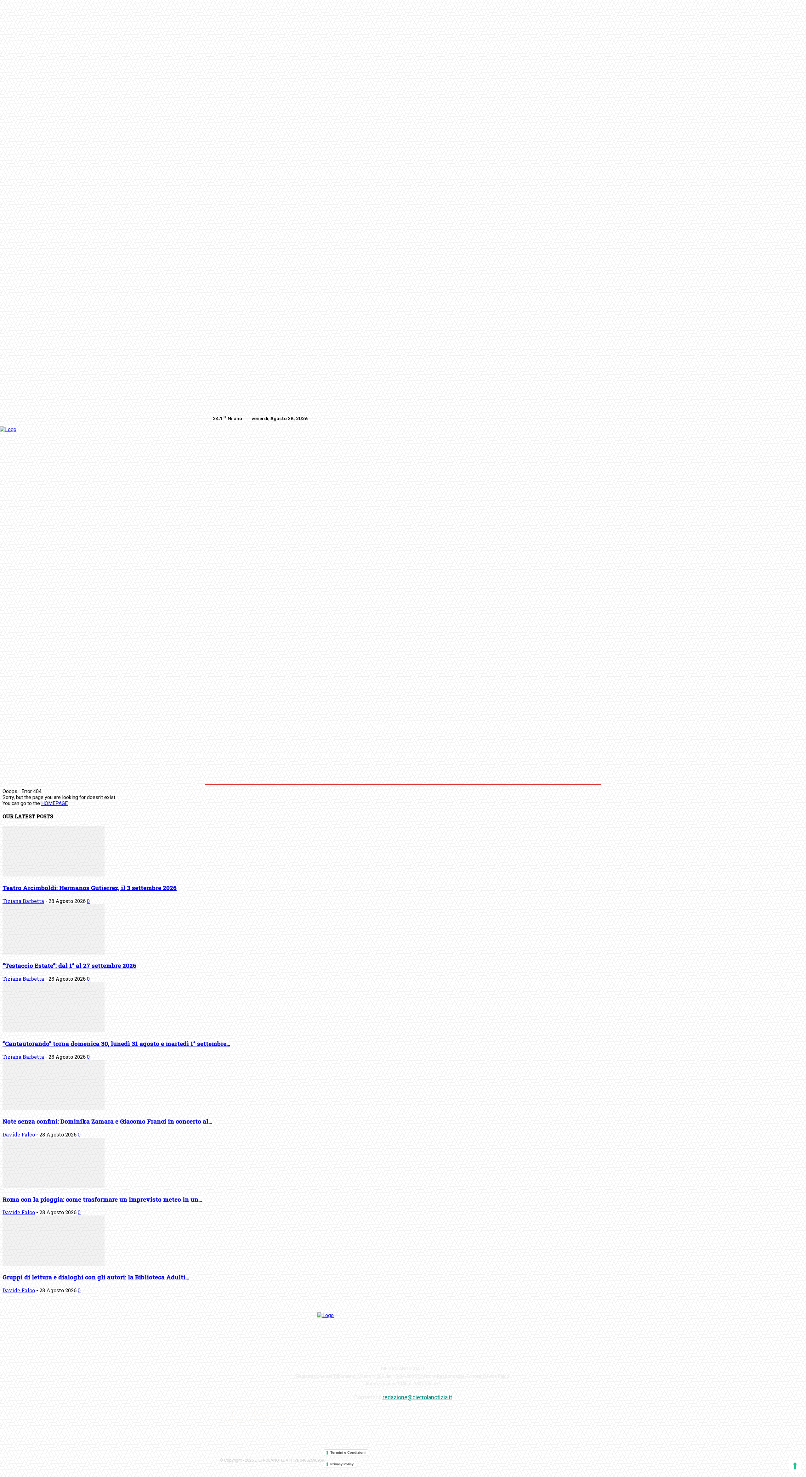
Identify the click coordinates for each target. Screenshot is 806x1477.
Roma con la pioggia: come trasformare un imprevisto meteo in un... (102, 1199)
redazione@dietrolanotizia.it (417, 1397)
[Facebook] (549, 419)
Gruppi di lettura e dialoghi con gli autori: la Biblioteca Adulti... (96, 1277)
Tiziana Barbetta (23, 901)
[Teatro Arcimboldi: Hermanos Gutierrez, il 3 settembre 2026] (54, 875)
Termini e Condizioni (348, 1452)
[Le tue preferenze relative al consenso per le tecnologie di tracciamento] (795, 1466)
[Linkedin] (575, 419)
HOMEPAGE (54, 803)
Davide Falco (19, 1134)
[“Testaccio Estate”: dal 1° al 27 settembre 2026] (54, 953)
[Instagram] (562, 419)
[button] (586, 726)
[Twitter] (587, 419)
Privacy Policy (342, 1464)
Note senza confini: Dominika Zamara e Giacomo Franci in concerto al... (107, 1121)
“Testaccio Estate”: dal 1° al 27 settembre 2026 (69, 965)
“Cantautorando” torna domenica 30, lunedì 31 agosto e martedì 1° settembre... (116, 1043)
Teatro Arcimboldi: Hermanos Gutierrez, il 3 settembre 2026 (90, 888)
